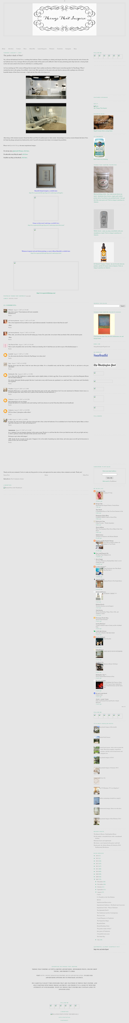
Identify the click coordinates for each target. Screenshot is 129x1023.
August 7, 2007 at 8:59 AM (27, 332)
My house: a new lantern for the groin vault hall (107, 843)
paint (16, 298)
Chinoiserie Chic (100, 491)
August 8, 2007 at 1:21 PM (25, 374)
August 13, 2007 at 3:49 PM (20, 419)
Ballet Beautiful (107, 639)
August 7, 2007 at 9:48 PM (19, 363)
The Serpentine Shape (103, 921)
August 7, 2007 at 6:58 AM (21, 310)
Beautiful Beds (101, 923)
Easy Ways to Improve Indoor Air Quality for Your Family (112, 543)
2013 (97, 863)
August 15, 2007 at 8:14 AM (23, 430)
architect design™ (101, 567)
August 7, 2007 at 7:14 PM (21, 354)
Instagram (68, 49)
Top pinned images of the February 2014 (110, 818)
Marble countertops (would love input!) (110, 798)
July (98, 940)
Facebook (60, 49)
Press (25, 49)
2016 (97, 856)
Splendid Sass (100, 650)
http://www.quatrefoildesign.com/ (46, 293)
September (100, 889)
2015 (97, 858)
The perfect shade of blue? (13, 55)
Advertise (10, 49)
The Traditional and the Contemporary (107, 913)
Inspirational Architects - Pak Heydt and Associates (111, 905)
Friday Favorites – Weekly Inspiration (105, 523)
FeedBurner (113, 481)
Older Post (86, 475)
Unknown (11, 399)
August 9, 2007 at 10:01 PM (22, 399)
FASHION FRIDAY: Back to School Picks (106, 517)
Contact (18, 49)
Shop (75, 49)
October (99, 887)
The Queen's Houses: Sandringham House (105, 834)
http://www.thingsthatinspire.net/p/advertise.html (62, 975)
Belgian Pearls (100, 604)
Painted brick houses (104, 737)
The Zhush (99, 510)
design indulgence (101, 592)
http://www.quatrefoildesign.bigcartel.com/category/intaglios (46, 193)
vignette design (100, 579)
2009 (97, 874)
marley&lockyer (100, 624)
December (100, 882)
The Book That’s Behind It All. (103, 555)
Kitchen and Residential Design (104, 541)
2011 (97, 869)
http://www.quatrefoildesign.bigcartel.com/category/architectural (46, 225)
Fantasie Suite (99, 695)
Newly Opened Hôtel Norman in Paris (105, 676)
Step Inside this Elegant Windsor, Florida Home (107, 505)
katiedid (10, 354)
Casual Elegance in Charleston (105, 918)
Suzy (9, 363)
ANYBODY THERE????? (110, 593)
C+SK (10, 419)
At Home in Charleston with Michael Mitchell (107, 536)
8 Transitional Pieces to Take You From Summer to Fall (109, 511)
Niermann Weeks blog (102, 618)
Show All (123, 706)
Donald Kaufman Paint (103, 926)
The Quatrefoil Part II (102, 910)
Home (3, 49)
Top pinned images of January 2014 (108, 768)
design (11, 298)
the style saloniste (101, 681)
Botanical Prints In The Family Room (113, 581)
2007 (97, 879)
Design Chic (99, 504)
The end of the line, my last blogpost (104, 606)
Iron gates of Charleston (103, 931)
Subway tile (102, 778)
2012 (97, 866)
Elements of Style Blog (102, 515)
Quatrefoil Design (15, 145)
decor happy (99, 559)
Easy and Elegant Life (102, 553)
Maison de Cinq (100, 521)
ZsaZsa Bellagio (100, 637)
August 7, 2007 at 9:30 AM (26, 344)
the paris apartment (101, 693)
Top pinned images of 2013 (106, 757)
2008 (97, 877)
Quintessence (99, 535)
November (100, 884)
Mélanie (10, 310)
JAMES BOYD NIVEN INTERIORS (113, 651)
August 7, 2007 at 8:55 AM (27, 320)
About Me (32, 49)
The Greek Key (101, 936)
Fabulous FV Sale (108, 493)
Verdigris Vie (99, 662)
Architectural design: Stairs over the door (110, 808)
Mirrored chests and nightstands (102, 841)
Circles (99, 894)
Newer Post (7, 475)
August (99, 892)
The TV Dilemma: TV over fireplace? (109, 788)
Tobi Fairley (99, 610)
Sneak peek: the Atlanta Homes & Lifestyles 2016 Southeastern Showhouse (107, 846)
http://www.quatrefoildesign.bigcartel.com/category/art (46, 253)
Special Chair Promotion (102, 619)
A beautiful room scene (103, 934)
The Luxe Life (101, 915)
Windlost (11, 389)
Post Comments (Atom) (17, 479)
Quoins (99, 900)
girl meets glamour (13, 320)
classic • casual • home (102, 699)
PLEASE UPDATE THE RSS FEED (105, 633)
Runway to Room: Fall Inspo (111, 664)
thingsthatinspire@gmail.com (102, 346)
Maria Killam (100, 527)
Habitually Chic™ (101, 675)
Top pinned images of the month (108, 727)
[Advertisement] (64, 41)
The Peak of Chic (13, 344)
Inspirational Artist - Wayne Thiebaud (107, 907)
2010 (97, 871)
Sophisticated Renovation (104, 902)
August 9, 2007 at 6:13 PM (21, 389)
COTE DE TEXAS (101, 631)
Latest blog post (42, 49)
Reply (10, 315)
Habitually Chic (12, 374)
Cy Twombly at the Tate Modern (106, 897)
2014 (97, 861)
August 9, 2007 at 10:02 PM (22, 410)
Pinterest (51, 49)
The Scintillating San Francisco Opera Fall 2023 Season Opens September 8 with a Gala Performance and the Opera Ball (113, 684)
